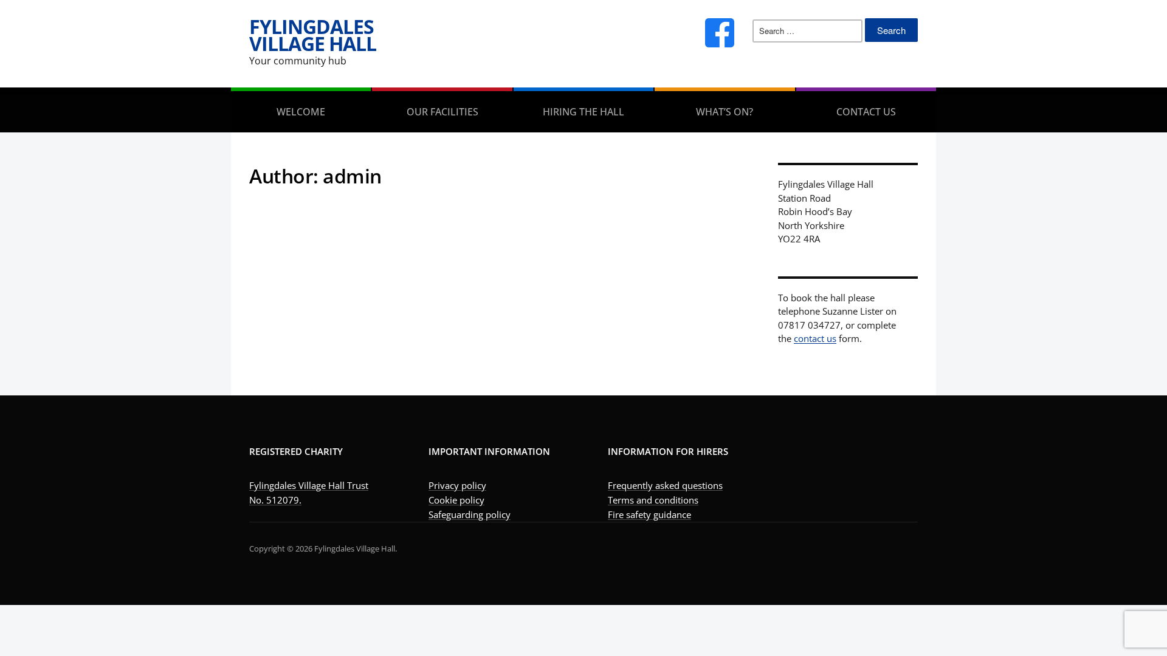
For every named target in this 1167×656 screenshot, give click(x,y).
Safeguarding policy (470, 514)
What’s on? (724, 111)
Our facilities (442, 111)
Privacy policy (457, 485)
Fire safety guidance (649, 514)
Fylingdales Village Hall (312, 34)
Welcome (301, 111)
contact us (815, 338)
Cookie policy (456, 500)
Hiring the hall (583, 111)
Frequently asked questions (665, 485)
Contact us (866, 111)
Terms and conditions (653, 500)
